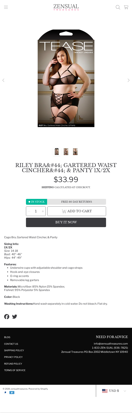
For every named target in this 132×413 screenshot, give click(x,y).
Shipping (48, 187)
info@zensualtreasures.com (111, 343)
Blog (7, 337)
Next (128, 80)
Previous (3, 80)
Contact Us (11, 343)
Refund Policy (13, 363)
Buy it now (66, 222)
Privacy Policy (13, 357)
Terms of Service (14, 370)
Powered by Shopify (38, 388)
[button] (6, 7)
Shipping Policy (14, 350)
